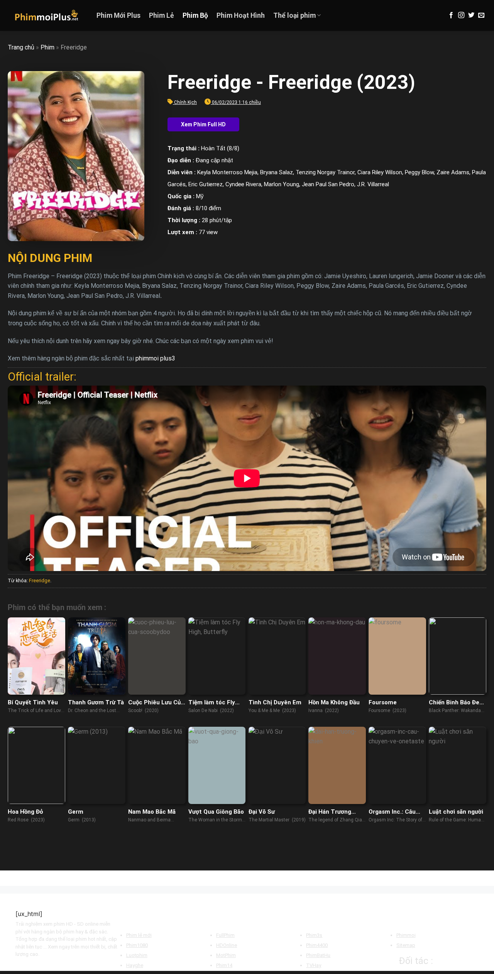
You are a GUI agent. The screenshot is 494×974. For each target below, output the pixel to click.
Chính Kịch (185, 102)
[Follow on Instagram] (461, 15)
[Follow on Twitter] (471, 15)
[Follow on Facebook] (451, 15)
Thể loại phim (294, 15)
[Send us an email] (481, 15)
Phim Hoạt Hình (241, 15)
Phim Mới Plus (118, 15)
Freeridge (39, 580)
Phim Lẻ (161, 15)
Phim (47, 47)
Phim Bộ (195, 15)
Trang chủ (21, 47)
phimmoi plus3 (155, 358)
